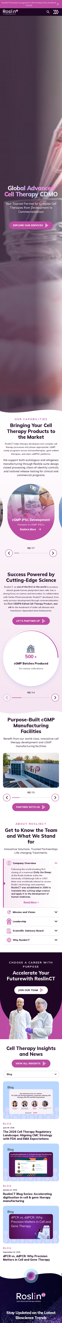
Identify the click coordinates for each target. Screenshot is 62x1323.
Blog (7, 1123)
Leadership (19, 921)
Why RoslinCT (21, 939)
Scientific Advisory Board (28, 930)
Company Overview (24, 863)
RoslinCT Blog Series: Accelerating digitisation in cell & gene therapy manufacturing (27, 1197)
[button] (48, 12)
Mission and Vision (24, 912)
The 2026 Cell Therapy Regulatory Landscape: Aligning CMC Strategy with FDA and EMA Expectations (27, 1135)
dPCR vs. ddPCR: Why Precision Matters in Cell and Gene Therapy (26, 1257)
